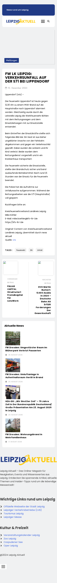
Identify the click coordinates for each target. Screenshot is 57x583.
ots (14, 239)
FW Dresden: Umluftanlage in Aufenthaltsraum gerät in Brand (24, 376)
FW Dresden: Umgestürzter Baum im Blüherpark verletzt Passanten (26, 349)
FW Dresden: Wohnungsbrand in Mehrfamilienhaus (23, 436)
